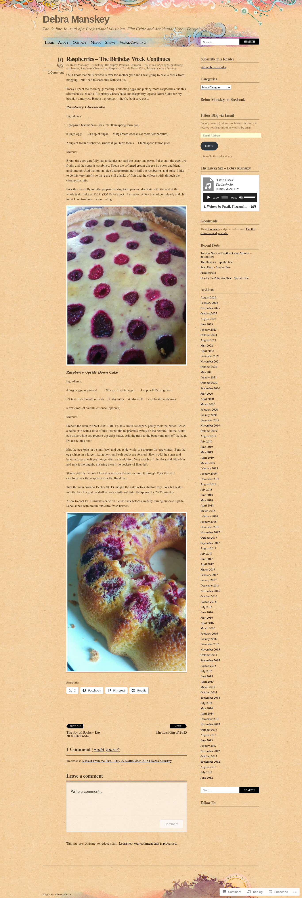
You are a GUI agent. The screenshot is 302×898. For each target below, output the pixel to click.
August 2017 (208, 548)
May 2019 (207, 452)
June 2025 (207, 324)
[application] (230, 197)
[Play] (208, 197)
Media (96, 42)
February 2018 (209, 516)
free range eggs (160, 65)
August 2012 (208, 767)
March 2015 (208, 687)
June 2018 (207, 495)
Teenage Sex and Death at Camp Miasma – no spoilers (226, 255)
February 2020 (209, 409)
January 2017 (209, 580)
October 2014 (209, 692)
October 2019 (209, 431)
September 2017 (210, 543)
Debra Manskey (76, 19)
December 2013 (210, 719)
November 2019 (210, 425)
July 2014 (206, 703)
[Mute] (241, 197)
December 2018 (210, 479)
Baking (99, 65)
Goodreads (213, 229)
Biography (111, 65)
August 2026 (208, 297)
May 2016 (207, 617)
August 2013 (208, 735)
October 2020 (209, 383)
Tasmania (135, 65)
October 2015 (209, 655)
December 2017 (210, 527)
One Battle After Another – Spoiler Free (224, 278)
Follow (209, 146)
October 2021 (209, 367)
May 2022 (207, 345)
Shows (110, 42)
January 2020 (209, 415)
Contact (79, 42)
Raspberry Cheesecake (93, 68)
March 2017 (208, 569)
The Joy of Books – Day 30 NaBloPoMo (83, 732)
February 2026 (209, 303)
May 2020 (207, 393)
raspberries (72, 68)
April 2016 (207, 623)
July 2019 (206, 441)
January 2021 (209, 377)
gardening (177, 65)
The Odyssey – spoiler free (217, 262)
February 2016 (209, 633)
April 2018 (207, 505)
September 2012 (210, 762)
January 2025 (209, 329)
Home (49, 42)
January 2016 (209, 639)
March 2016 (208, 628)
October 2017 (209, 538)
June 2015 (207, 676)
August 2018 (208, 484)
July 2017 (206, 553)
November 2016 (210, 591)
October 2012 (209, 756)
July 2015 (206, 671)
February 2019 (209, 468)
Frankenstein (208, 273)
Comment (171, 824)
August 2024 (208, 340)
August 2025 (208, 319)
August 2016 (208, 602)
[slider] (249, 197)
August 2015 (208, 666)
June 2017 (207, 559)
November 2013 (210, 724)
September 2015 (210, 660)
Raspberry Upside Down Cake (127, 68)
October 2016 (209, 596)
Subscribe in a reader (213, 67)
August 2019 (208, 436)
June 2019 (207, 447)
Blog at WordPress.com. (55, 894)
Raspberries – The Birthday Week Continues (118, 58)
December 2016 (210, 585)
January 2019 (209, 473)
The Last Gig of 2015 (171, 730)
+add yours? (106, 749)
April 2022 (207, 351)
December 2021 (210, 356)
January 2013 (209, 746)
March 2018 (208, 511)
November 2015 (210, 649)
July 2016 (206, 607)
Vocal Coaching (132, 42)
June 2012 (207, 777)
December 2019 (210, 420)
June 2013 (207, 740)
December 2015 (210, 644)
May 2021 (207, 372)
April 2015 (207, 682)
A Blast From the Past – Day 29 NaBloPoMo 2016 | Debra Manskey (127, 760)
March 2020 (208, 404)
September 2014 (210, 697)
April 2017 (207, 564)
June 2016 (207, 612)
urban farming (167, 68)
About (63, 42)
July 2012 (206, 772)
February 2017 (209, 575)
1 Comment (56, 72)
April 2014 (207, 713)
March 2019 (208, 463)
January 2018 (209, 522)
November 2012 (210, 751)
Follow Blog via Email (217, 115)
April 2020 (207, 399)
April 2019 (207, 458)
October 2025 (209, 313)
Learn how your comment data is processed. (148, 843)
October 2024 (209, 335)
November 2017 (210, 532)
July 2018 (206, 489)
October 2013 (209, 730)
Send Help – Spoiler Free (216, 267)
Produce (124, 65)
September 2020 (210, 388)
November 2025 (210, 308)
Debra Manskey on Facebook (223, 99)
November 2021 (210, 361)
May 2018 (207, 500)
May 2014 (207, 708)
